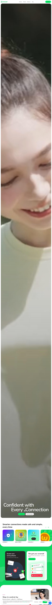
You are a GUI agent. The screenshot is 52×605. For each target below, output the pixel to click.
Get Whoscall (21, 514)
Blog (32, 1)
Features (20, 1)
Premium (24, 1)
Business (28, 1)
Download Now (32, 559)
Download (48, 1)
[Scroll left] (46, 527)
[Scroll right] (48, 527)
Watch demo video (30, 514)
